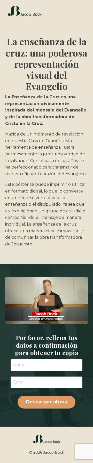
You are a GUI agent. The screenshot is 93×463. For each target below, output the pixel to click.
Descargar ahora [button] (46, 402)
